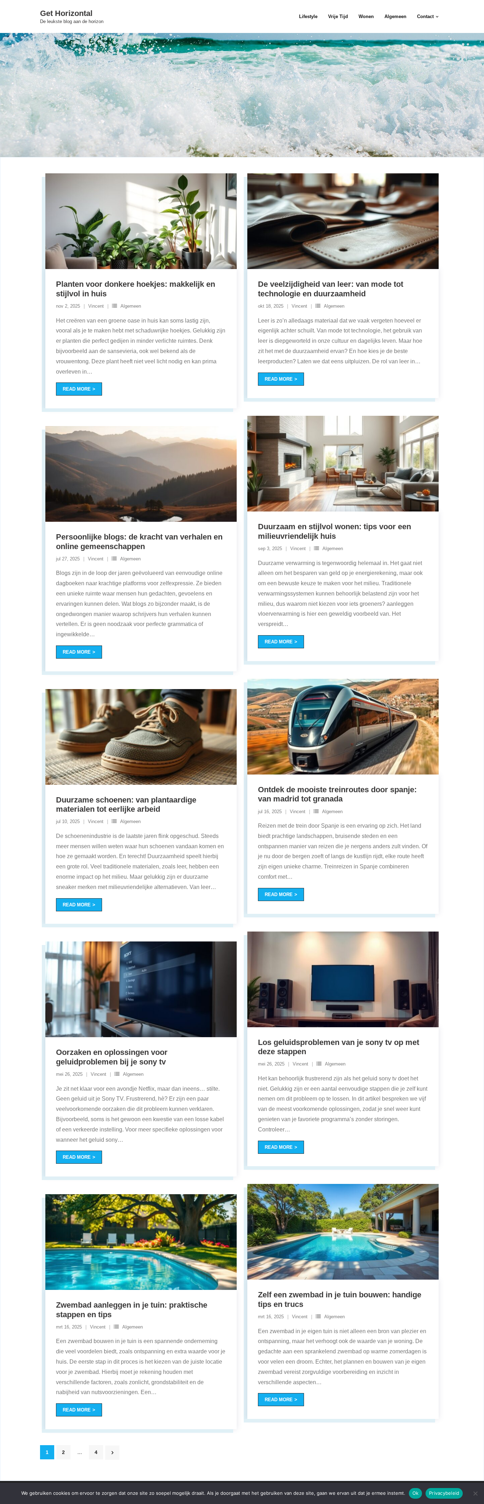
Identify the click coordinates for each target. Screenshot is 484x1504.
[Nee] (475, 1493)
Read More (77, 389)
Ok (415, 1493)
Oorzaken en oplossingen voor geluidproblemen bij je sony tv (112, 1057)
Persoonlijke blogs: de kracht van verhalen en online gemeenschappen (139, 541)
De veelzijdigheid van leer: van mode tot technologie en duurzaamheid (330, 289)
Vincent (96, 306)
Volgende (112, 1453)
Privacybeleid (444, 1493)
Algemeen (130, 306)
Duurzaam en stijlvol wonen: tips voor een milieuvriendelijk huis (334, 531)
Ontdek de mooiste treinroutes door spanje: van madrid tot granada (337, 794)
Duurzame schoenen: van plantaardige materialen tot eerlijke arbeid (126, 804)
